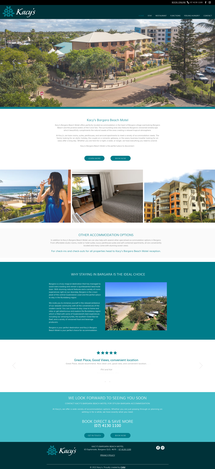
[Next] (201, 62)
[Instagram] (209, 2)
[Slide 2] (107, 381)
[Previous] (14, 62)
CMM (123, 467)
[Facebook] (205, 2)
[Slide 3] (107, 100)
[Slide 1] (105, 100)
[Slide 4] (109, 100)
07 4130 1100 (125, 449)
